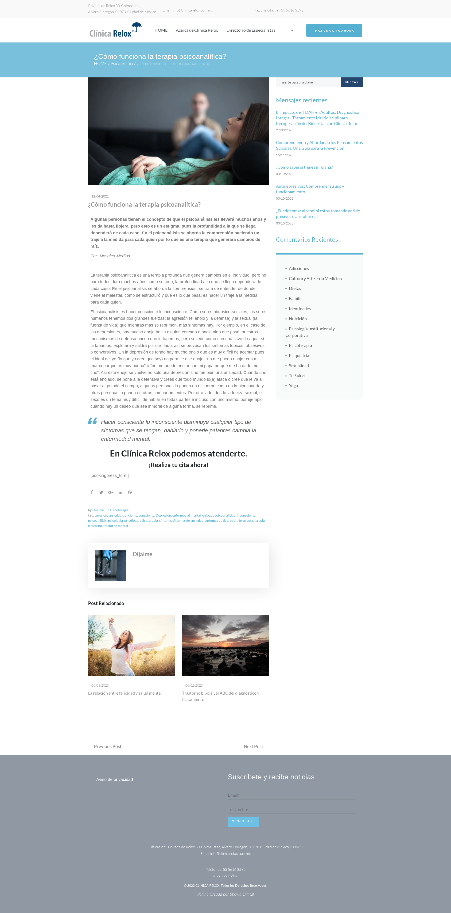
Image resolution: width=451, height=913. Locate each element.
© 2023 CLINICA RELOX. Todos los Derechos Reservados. (225, 885)
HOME (100, 63)
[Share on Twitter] (101, 492)
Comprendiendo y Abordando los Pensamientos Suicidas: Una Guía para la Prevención (319, 145)
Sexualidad (299, 365)
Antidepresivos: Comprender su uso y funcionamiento (310, 188)
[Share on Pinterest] (130, 492)
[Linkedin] (320, 9)
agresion (101, 515)
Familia (296, 298)
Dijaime (98, 510)
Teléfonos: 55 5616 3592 (225, 869)
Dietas (295, 288)
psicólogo (131, 520)
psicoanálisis (97, 520)
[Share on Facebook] (92, 492)
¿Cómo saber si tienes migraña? (304, 167)
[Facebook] (336, 9)
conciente (130, 515)
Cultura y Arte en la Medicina (315, 278)
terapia (259, 520)
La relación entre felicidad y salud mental (125, 693)
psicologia (115, 520)
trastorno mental (115, 526)
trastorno (95, 526)
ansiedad (115, 515)
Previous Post (107, 746)
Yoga (293, 385)
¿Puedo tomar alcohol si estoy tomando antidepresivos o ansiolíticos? (318, 213)
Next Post (253, 746)
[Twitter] (328, 9)
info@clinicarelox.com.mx (192, 10)
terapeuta (246, 520)
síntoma (165, 520)
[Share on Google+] (111, 492)
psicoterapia (149, 520)
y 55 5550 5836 (225, 876)
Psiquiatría (299, 355)
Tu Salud (297, 375)
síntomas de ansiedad (187, 520)
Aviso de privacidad (114, 779)
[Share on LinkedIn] (120, 492)
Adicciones (299, 268)
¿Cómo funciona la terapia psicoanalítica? (144, 204)
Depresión (163, 515)
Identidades (300, 308)
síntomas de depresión (221, 520)
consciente (146, 515)
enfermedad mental (186, 515)
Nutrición (298, 318)
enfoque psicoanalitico (218, 515)
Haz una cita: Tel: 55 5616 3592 (278, 10)
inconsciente (246, 515)
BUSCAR (352, 82)
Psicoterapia (122, 63)
